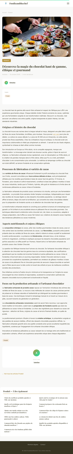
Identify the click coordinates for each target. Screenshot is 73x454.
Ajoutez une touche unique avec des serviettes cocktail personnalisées (16, 411)
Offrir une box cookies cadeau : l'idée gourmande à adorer (16, 418)
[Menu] (68, 3)
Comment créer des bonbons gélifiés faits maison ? (18, 430)
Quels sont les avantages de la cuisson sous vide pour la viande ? (53, 399)
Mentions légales (33, 444)
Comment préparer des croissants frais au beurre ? (53, 405)
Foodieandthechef (18, 3)
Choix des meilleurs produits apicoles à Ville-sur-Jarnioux (17, 399)
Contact (42, 444)
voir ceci (56, 134)
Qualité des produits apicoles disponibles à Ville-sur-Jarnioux (53, 424)
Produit (10, 12)
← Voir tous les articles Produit (12, 374)
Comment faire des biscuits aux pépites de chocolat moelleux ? (18, 424)
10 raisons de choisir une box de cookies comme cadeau (52, 418)
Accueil (4, 12)
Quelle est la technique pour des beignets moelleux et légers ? (18, 405)
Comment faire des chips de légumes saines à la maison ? (53, 411)
